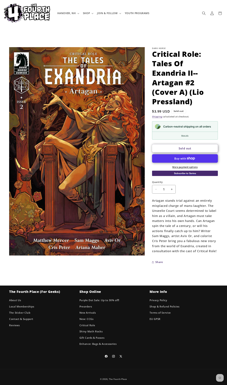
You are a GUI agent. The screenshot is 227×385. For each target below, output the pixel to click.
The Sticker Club (19, 312)
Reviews (14, 325)
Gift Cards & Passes (92, 337)
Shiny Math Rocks (91, 331)
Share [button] (159, 262)
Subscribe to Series (185, 173)
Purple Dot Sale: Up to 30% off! (99, 300)
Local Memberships (21, 306)
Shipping (157, 116)
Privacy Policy (158, 300)
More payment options (185, 167)
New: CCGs (86, 319)
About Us (15, 300)
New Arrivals (87, 312)
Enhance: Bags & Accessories (98, 344)
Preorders (85, 306)
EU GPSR (155, 319)
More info (184, 135)
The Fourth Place (118, 379)
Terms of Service (160, 312)
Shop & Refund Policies (164, 306)
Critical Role (87, 325)
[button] (68, 13)
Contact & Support (21, 319)
